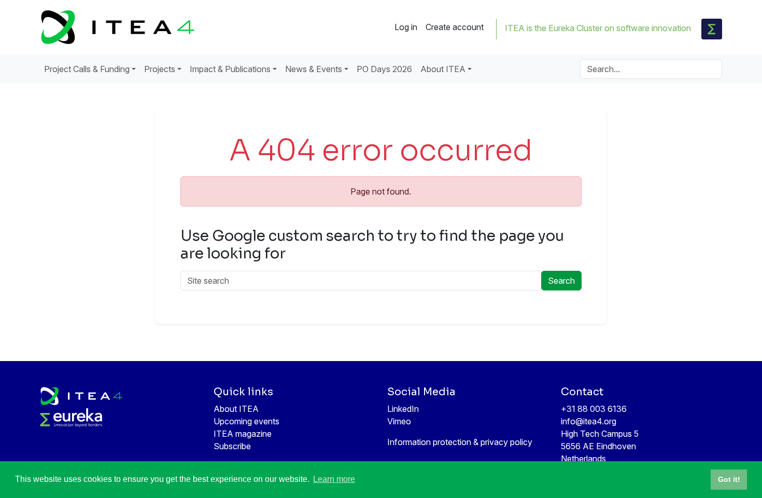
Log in (405, 27)
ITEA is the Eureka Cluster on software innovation (598, 28)
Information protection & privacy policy (459, 442)
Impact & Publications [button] (230, 69)
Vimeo (399, 421)
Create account (455, 27)
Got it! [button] (729, 479)
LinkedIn (403, 409)
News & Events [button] (313, 69)
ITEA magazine (243, 433)
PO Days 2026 (384, 69)
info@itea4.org (588, 421)
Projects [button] (159, 69)
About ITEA (236, 409)
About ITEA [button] (442, 69)
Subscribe (232, 446)
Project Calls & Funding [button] (87, 69)
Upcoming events (246, 421)
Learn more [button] (334, 479)
